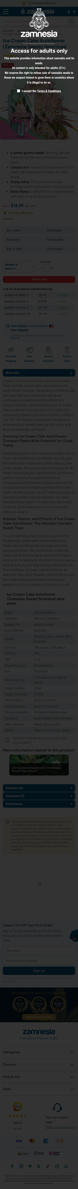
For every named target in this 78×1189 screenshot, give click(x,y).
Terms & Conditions (49, 91)
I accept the (28, 91)
